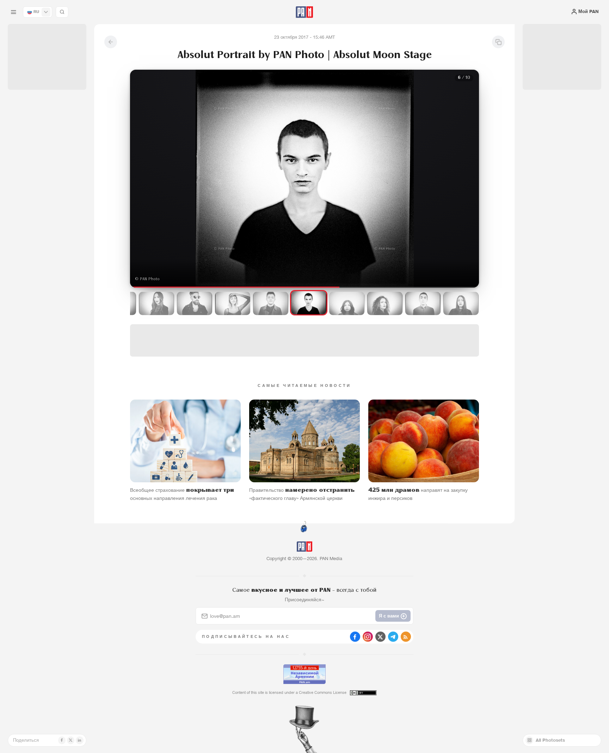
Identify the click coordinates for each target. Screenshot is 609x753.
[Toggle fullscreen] (142, 80)
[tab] (382, 207)
